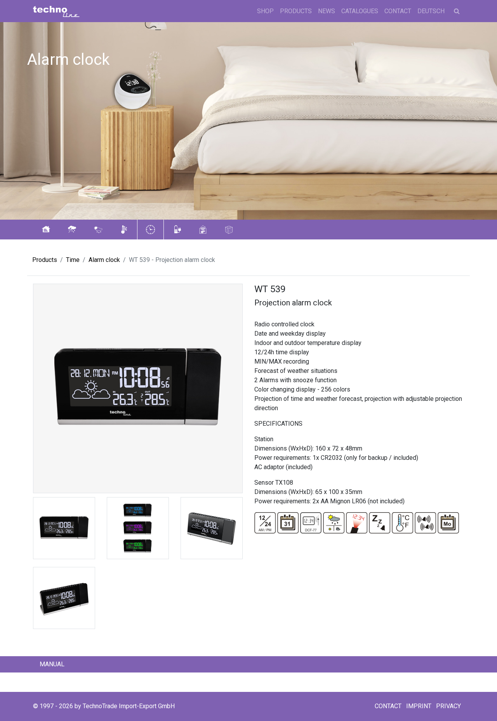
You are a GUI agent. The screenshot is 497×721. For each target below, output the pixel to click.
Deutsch (431, 11)
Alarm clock (104, 259)
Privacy (448, 706)
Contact (397, 11)
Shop (265, 11)
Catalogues (359, 11)
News (326, 11)
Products (296, 11)
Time (73, 259)
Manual (52, 664)
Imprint (418, 706)
